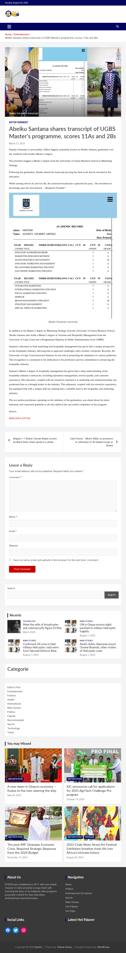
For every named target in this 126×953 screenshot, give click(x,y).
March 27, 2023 (17, 143)
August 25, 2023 (75, 857)
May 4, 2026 (29, 632)
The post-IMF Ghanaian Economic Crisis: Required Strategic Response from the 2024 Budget (31, 848)
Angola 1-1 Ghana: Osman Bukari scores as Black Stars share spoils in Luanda (35, 440)
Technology (29, 621)
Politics (11, 711)
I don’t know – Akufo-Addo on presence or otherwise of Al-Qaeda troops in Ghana (91, 442)
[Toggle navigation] (9, 26)
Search (11, 588)
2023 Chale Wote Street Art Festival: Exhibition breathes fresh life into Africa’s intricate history (92, 848)
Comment (15, 477)
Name (13, 516)
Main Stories (86, 621)
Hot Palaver (71, 906)
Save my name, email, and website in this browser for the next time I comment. (56, 560)
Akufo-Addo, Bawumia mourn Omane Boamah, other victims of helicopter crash (98, 647)
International (14, 703)
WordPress (103, 947)
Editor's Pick (13, 687)
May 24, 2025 (14, 795)
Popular (11, 716)
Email (13, 531)
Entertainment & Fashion (78, 893)
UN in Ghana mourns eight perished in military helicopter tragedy (98, 628)
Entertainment (18, 122)
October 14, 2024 (75, 799)
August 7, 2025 (87, 635)
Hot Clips (70, 911)
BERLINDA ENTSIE (19, 418)
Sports (11, 724)
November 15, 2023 (17, 857)
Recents (15, 615)
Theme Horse (64, 947)
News (68, 884)
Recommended (15, 720)
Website (13, 545)
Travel (10, 732)
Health (10, 699)
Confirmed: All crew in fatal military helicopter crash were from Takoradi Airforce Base (41, 647)
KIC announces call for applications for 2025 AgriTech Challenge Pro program (91, 790)
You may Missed (19, 743)
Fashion (11, 695)
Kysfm (38, 947)
